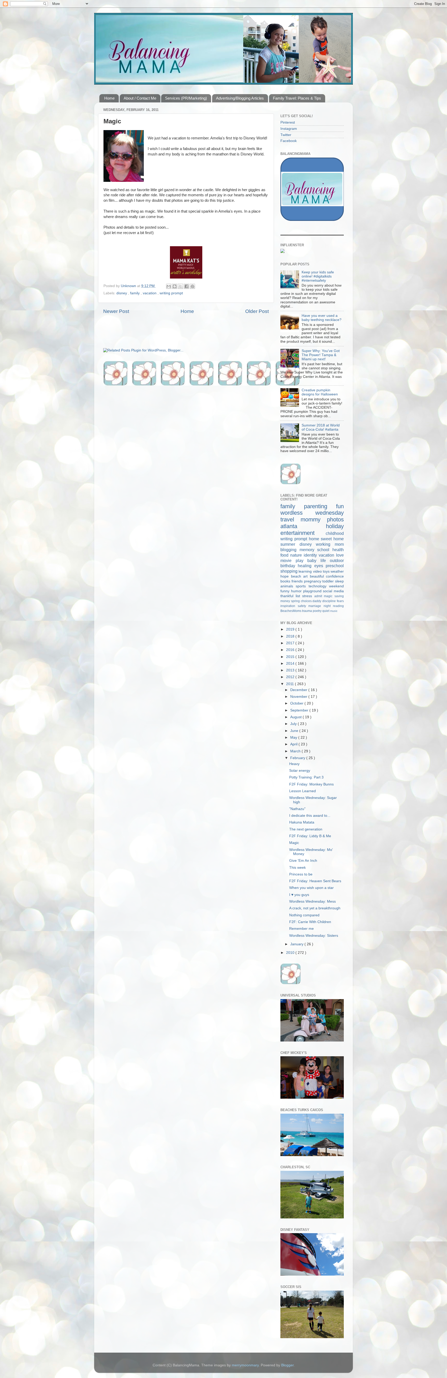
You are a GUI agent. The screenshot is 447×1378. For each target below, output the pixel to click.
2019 (290, 629)
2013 (290, 670)
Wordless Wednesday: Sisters (313, 936)
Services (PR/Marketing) (186, 98)
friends (298, 581)
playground (313, 591)
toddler (328, 581)
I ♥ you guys (299, 895)
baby (314, 560)
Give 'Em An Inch (303, 861)
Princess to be (300, 874)
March (296, 751)
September (299, 710)
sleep (339, 581)
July (294, 724)
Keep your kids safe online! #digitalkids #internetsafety (318, 276)
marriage (316, 606)
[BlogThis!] (174, 286)
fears (340, 601)
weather (337, 571)
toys (327, 571)
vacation (150, 293)
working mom (330, 544)
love (340, 555)
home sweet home (326, 538)
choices (307, 601)
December (299, 690)
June (294, 731)
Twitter (285, 135)
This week (297, 868)
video (318, 571)
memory (308, 549)
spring (296, 601)
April (294, 744)
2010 (290, 953)
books (286, 581)
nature (297, 555)
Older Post (257, 311)
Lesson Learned (302, 791)
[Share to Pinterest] (192, 286)
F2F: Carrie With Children (310, 922)
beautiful (318, 576)
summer (290, 544)
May (294, 737)
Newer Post (116, 311)
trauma (307, 611)
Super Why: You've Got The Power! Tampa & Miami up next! (321, 355)
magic (329, 596)
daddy (317, 601)
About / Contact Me (140, 98)
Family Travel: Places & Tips (297, 98)
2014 (290, 663)
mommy (314, 519)
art (306, 576)
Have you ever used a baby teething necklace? (321, 318)
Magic (294, 843)
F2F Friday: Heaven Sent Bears (315, 881)
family (135, 293)
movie (288, 560)
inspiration (289, 606)
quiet (326, 611)
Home (109, 98)
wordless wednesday (312, 513)
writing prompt (171, 293)
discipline (329, 601)
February (298, 758)
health (338, 549)
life (325, 560)
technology (319, 586)
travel (290, 519)
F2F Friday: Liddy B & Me (310, 836)
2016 (290, 650)
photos (335, 519)
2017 (290, 643)
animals (288, 586)
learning (306, 571)
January (297, 944)
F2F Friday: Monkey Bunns (311, 784)
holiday (335, 526)
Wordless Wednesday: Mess (312, 901)
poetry (317, 611)
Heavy (294, 764)
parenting (320, 506)
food (285, 555)
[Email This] (168, 286)
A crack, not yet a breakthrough (314, 908)
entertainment (303, 533)
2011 (290, 684)
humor (297, 591)
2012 (290, 677)
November (299, 697)
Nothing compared (304, 915)
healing (306, 565)
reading (338, 606)
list (299, 596)
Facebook (288, 141)
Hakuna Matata (301, 822)
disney (122, 293)
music (334, 610)
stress (308, 596)
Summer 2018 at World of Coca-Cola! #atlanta (321, 427)
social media (333, 591)
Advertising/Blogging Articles (240, 98)
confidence (335, 576)
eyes (320, 565)
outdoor (337, 560)
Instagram (288, 129)
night (328, 606)
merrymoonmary (245, 1365)
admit (319, 596)
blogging (290, 549)
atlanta (303, 526)
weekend (336, 586)
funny (285, 591)
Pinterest (287, 122)
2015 (290, 657)
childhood (335, 533)
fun (340, 506)
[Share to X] (180, 286)
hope (285, 576)
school (324, 549)
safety (303, 606)
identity (311, 555)
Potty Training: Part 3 (306, 777)
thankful (288, 596)
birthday (289, 565)
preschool (335, 565)
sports (302, 586)
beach (297, 576)
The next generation (305, 829)
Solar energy (299, 771)
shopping (289, 571)
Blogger (287, 1365)
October (297, 703)
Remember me (301, 929)
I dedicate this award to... (309, 816)
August (296, 717)
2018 (290, 636)
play (302, 560)
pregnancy (313, 581)
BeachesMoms (291, 611)
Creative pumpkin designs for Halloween (320, 392)
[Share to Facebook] (186, 286)
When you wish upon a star (311, 888)
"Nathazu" (297, 809)
